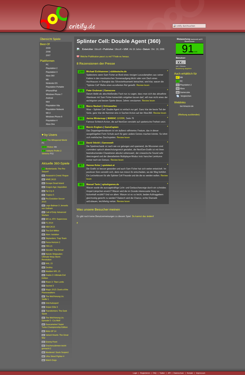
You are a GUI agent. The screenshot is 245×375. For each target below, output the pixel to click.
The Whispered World (57, 140)
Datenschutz (179, 373)
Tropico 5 (50, 195)
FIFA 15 (49, 246)
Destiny (49, 267)
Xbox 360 (50, 76)
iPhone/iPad (51, 91)
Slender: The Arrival (55, 250)
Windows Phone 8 (54, 117)
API (169, 373)
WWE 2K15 (51, 179)
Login (135, 373)
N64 (48, 102)
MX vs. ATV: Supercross (56, 219)
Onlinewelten (110, 106)
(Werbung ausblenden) (189, 114)
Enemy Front (51, 342)
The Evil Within (52, 231)
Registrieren (145, 373)
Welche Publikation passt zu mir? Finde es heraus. (105, 56)
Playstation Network (55, 109)
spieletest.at (108, 165)
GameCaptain (111, 127)
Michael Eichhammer (97, 71)
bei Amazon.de (187, 106)
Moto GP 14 (51, 331)
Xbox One (50, 124)
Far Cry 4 (50, 191)
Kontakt (190, 373)
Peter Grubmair (94, 90)
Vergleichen (185, 96)
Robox (50, 147)
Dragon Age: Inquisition (56, 187)
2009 (48, 48)
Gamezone (109, 90)
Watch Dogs (51, 360)
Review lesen (142, 85)
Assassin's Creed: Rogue (57, 176)
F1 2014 (49, 223)
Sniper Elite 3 (52, 307)
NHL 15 (49, 263)
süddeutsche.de (118, 71)
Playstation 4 (52, 120)
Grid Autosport (52, 303)
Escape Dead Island (55, 183)
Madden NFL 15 (53, 271)
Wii (179, 77)
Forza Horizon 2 (53, 242)
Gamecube (183, 92)
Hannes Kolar (93, 165)
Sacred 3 (50, 286)
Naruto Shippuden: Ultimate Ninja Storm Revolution (52, 257)
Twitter (162, 373)
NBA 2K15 (50, 227)
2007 (48, 55)
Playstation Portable (55, 87)
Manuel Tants (93, 184)
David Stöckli (93, 142)
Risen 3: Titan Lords (55, 282)
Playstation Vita (53, 105)
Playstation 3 (52, 72)
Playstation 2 (184, 85)
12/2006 (120, 118)
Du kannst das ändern (142, 216)
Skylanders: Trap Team (56, 238)
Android (49, 98)
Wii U (48, 113)
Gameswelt (107, 142)
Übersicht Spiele (50, 39)
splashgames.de (110, 184)
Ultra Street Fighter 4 (55, 356)
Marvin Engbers (94, 127)
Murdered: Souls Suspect (57, 352)
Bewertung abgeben (184, 68)
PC (179, 81)
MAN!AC (112, 118)
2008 (48, 52)
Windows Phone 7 (54, 94)
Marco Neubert (93, 106)
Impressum (200, 373)
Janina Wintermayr (96, 118)
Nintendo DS (52, 83)
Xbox (180, 88)
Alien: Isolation (52, 235)
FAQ (154, 373)
